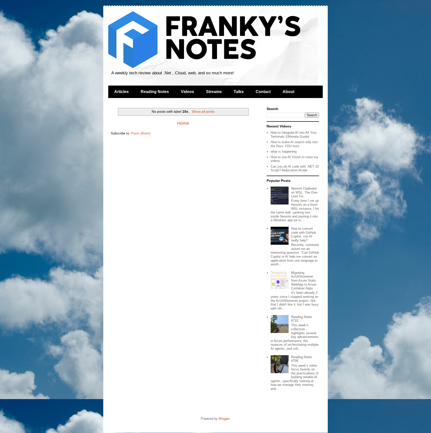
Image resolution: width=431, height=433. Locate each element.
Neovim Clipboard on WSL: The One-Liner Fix (304, 192)
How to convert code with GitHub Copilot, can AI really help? (303, 234)
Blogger (224, 419)
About (288, 92)
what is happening (284, 151)
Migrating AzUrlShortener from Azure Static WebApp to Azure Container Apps (303, 280)
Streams (214, 92)
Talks (239, 92)
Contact (263, 92)
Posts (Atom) (140, 133)
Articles (121, 92)
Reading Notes (155, 92)
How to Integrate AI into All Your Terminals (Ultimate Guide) (294, 134)
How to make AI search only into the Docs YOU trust (294, 144)
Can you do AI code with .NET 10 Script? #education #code (295, 168)
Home (183, 123)
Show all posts (203, 111)
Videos (187, 92)
